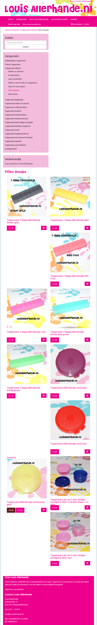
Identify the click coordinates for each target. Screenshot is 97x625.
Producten (15, 30)
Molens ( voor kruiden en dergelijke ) (22, 83)
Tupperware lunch (12, 130)
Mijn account (75, 1)
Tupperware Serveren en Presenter (19, 137)
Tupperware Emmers (13, 111)
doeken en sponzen (15, 71)
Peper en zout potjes (16, 86)
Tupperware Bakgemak (14, 100)
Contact (73, 19)
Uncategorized (11, 149)
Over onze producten (31, 24)
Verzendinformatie (59, 19)
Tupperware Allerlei (29, 30)
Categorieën (21, 19)
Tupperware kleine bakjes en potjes (19, 122)
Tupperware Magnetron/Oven (17, 134)
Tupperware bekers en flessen (17, 103)
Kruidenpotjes (13, 75)
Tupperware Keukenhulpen (16, 115)
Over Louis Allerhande (38, 19)
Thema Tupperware (12, 64)
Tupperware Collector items (16, 107)
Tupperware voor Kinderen (15, 145)
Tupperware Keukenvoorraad (16, 119)
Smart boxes (13, 94)
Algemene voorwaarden (14, 589)
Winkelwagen (86, 1)
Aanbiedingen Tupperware (15, 61)
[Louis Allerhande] (48, 8)
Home (11, 19)
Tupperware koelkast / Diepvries (18, 126)
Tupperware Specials (13, 141)
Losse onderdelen (15, 79)
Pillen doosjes (13, 90)
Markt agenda (14, 24)
